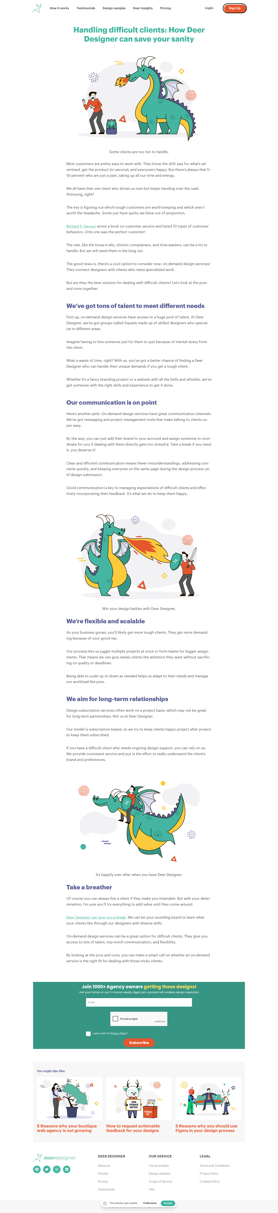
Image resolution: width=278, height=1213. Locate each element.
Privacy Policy (209, 1173)
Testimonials (86, 8)
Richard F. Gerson (81, 226)
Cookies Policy (210, 1181)
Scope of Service (160, 1181)
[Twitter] (47, 1169)
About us (104, 1165)
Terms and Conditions (214, 1165)
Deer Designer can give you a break (96, 917)
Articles (103, 1173)
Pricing (165, 8)
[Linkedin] (67, 1169)
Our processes (159, 1165)
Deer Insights (143, 8)
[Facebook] (37, 1169)
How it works (59, 8)
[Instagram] (57, 1169)
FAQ (152, 1189)
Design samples (114, 8)
